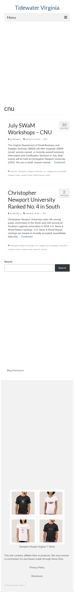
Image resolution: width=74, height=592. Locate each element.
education (63, 246)
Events (37, 139)
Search (8, 261)
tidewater (16, 139)
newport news (26, 175)
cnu (44, 171)
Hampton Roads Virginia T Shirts (37, 546)
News (36, 213)
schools (44, 249)
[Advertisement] (37, 60)
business (13, 171)
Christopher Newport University (30, 171)
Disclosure (37, 576)
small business (39, 175)
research (36, 249)
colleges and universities (56, 171)
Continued (59, 162)
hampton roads (14, 175)
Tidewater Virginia (37, 7)
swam (48, 175)
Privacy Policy (37, 567)
